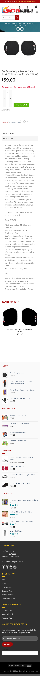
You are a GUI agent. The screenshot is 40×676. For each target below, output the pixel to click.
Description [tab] (8, 133)
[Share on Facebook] (22, 121)
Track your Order (8, 598)
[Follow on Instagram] (7, 567)
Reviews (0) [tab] (8, 138)
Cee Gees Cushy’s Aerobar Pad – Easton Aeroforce (20, 330)
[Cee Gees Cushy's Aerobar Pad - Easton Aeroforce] (20, 317)
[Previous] (4, 62)
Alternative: (6, 110)
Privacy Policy (7, 594)
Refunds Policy (7, 591)
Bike (13, 24)
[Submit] (17, 17)
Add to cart (21, 105)
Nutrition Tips (7, 610)
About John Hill (8, 614)
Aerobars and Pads (25, 24)
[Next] (9, 62)
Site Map (5, 583)
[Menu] (37, 11)
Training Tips (7, 618)
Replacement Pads (20, 25)
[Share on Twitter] (26, 121)
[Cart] (36, 6)
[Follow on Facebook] (3, 567)
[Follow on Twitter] (11, 567)
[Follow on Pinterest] (15, 567)
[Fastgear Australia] (17, 9)
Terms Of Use (7, 587)
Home (7, 24)
